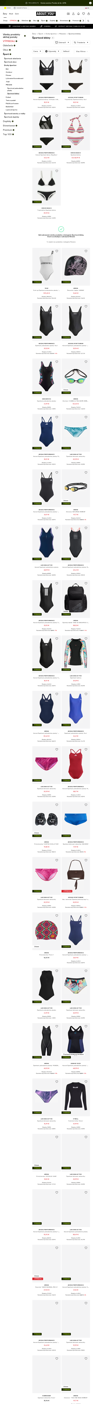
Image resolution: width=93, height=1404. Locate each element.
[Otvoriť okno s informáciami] (90, 3)
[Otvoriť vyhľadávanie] (87, 21)
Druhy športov (51, 34)
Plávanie (62, 34)
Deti (17, 14)
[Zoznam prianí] (83, 13)
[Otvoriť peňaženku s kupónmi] (68, 13)
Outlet (9, 8)
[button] (62, 42)
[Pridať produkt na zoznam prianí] (56, 60)
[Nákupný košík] (88, 13)
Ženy (5, 14)
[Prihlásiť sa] (73, 13)
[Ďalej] (83, 21)
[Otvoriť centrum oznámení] (78, 14)
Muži (11, 14)
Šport (41, 34)
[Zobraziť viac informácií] (46, 109)
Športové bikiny (74, 34)
